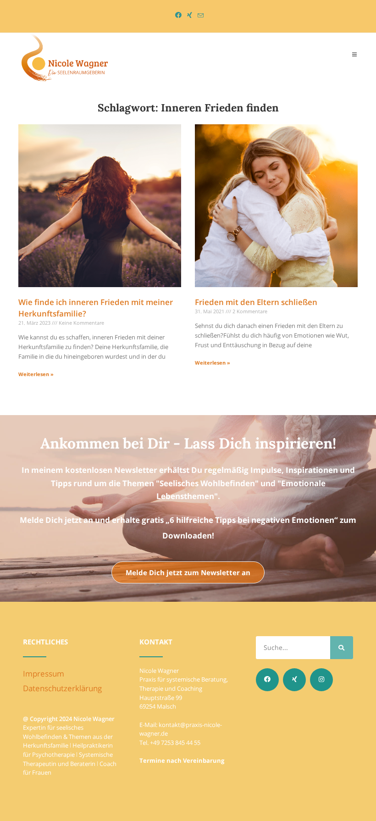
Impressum (43, 673)
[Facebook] (267, 679)
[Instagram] (321, 679)
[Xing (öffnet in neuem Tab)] (189, 15)
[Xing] (294, 679)
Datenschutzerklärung (62, 688)
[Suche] (341, 647)
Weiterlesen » (36, 374)
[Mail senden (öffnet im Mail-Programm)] (199, 15)
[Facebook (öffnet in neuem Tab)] (178, 15)
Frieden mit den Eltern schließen (256, 302)
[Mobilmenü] (354, 54)
